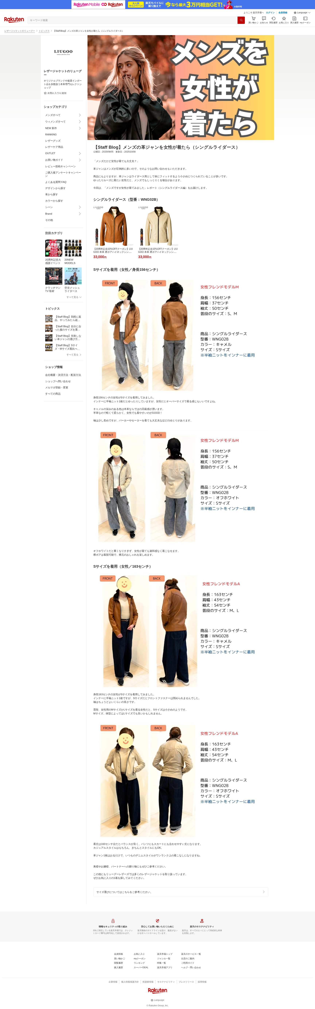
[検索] (241, 20)
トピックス (44, 31)
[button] (302, 13)
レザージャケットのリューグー (19, 31)
